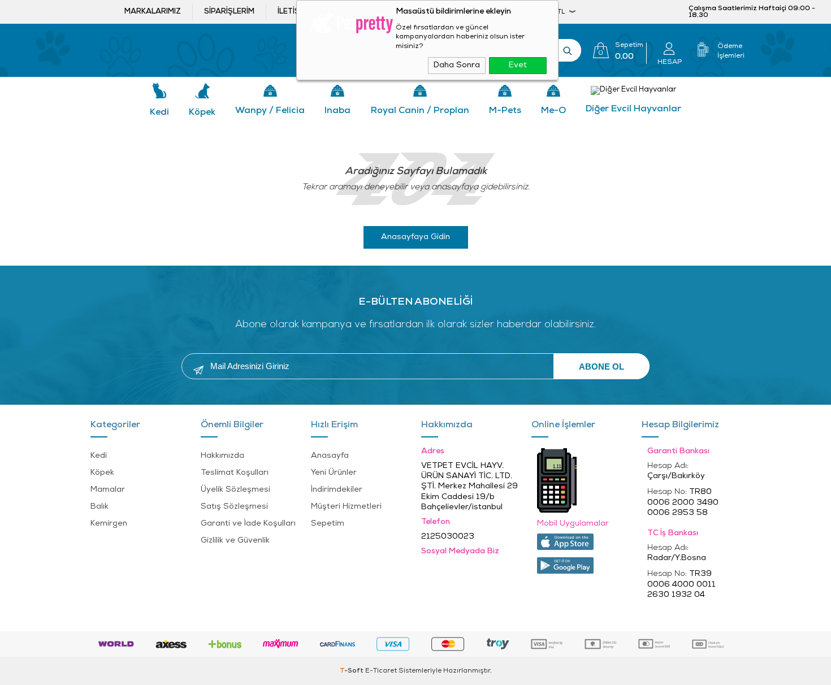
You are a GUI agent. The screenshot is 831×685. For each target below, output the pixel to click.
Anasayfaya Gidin (415, 237)
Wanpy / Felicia (270, 110)
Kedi (159, 112)
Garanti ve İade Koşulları (248, 523)
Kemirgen (108, 523)
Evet (518, 65)
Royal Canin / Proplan (420, 110)
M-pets (505, 110)
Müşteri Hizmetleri (346, 506)
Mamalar (107, 489)
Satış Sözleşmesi (234, 506)
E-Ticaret (381, 670)
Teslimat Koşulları (235, 473)
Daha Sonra (457, 65)
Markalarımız (152, 11)
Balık (99, 506)
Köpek (202, 112)
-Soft (352, 670)
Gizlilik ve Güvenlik (235, 540)
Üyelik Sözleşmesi (235, 489)
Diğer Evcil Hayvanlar (633, 109)
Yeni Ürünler (334, 473)
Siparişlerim (229, 11)
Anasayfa (330, 456)
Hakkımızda (222, 456)
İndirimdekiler (336, 489)
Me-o (553, 110)
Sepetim (327, 523)
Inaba (337, 110)
